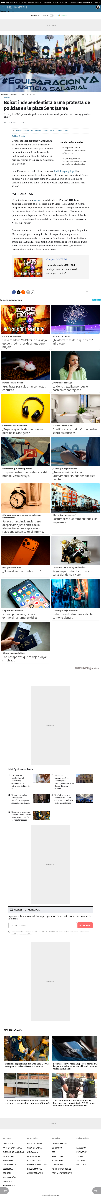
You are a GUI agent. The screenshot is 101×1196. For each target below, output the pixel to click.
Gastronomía (9, 1164)
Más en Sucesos (13, 1029)
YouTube (80, 1160)
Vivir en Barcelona (12, 1148)
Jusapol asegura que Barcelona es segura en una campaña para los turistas (74, 161)
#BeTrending (9, 1185)
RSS (53, 1152)
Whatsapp (81, 1164)
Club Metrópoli (35, 1173)
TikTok (79, 1156)
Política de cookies (61, 1169)
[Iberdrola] (62, 15)
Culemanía (32, 1152)
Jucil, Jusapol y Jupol (65, 171)
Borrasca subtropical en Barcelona (81, 2)
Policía (19, 131)
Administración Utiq (62, 1173)
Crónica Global (35, 1143)
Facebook (81, 1148)
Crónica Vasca (34, 1148)
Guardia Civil (28, 131)
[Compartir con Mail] (28, 292)
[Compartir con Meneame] (23, 292)
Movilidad (8, 1143)
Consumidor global (37, 1164)
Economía (8, 1169)
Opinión (7, 1173)
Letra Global (33, 1156)
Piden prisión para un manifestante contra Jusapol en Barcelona (74, 150)
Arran (37, 199)
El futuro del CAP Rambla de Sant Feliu (56, 2)
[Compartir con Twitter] (19, 292)
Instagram (81, 1152)
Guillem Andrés (18, 136)
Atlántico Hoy (34, 1160)
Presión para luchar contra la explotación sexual (25, 2)
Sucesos (7, 98)
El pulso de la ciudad (13, 1152)
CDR (66, 131)
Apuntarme (84, 925)
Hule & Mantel (34, 1169)
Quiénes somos (59, 1143)
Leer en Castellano (8, 11)
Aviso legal (57, 1156)
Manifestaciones (57, 131)
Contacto (57, 1148)
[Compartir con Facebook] (14, 292)
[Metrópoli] (51, 7)
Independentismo (42, 131)
